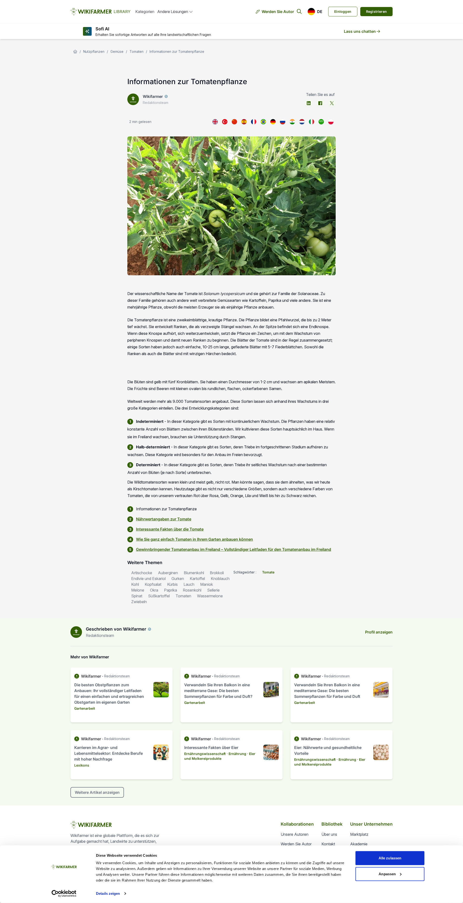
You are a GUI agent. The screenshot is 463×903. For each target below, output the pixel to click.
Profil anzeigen (379, 632)
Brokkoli (217, 572)
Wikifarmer (153, 96)
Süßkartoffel (159, 595)
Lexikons (81, 765)
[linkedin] (309, 103)
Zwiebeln (139, 601)
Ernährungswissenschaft (205, 754)
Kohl (135, 584)
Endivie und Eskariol (148, 578)
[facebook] (320, 103)
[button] (315, 11)
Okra (154, 590)
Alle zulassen (390, 858)
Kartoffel (197, 578)
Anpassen (387, 874)
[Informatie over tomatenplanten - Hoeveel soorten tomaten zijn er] (302, 122)
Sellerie (213, 590)
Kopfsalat (153, 584)
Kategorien (144, 11)
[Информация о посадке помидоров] (283, 122)
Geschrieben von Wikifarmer (116, 629)
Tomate (268, 572)
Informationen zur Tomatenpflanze (177, 51)
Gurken (177, 578)
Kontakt (328, 844)
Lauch (189, 584)
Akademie (359, 844)
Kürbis (172, 584)
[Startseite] (75, 51)
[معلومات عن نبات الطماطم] (321, 122)
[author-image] (76, 632)
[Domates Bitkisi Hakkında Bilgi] (225, 122)
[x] (332, 103)
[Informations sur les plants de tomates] (254, 122)
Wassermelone (210, 595)
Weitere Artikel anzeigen (97, 792)
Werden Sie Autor (278, 11)
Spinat (136, 595)
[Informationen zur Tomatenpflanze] (273, 122)
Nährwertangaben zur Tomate (163, 519)
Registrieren (376, 11)
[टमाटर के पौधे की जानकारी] (292, 122)
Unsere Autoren (294, 834)
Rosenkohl (192, 590)
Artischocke (141, 572)
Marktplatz (359, 834)
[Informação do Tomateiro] (263, 122)
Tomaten (136, 51)
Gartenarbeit (84, 708)
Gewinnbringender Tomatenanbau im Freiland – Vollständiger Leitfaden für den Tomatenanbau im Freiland (233, 549)
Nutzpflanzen (93, 51)
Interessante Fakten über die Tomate (170, 529)
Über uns (329, 834)
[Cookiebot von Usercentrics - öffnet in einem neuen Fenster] (64, 893)
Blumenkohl (194, 572)
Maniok (206, 584)
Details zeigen (108, 893)
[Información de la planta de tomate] (244, 122)
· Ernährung (236, 754)
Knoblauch (220, 578)
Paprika (170, 590)
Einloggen (342, 11)
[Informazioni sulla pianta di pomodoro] (311, 122)
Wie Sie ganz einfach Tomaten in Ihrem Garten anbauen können (194, 539)
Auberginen (168, 572)
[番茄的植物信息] (234, 122)
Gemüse (116, 51)
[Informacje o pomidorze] (331, 122)
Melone (137, 590)
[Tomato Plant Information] (215, 122)
